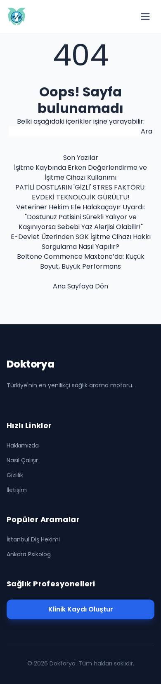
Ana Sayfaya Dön (80, 286)
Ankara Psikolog (29, 554)
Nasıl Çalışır (22, 460)
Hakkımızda (23, 445)
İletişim (17, 490)
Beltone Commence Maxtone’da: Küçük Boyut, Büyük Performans (80, 261)
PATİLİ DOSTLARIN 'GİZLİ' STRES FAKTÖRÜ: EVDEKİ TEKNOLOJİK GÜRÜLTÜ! (80, 192)
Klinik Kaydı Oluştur (80, 609)
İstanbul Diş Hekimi (33, 539)
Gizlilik (15, 475)
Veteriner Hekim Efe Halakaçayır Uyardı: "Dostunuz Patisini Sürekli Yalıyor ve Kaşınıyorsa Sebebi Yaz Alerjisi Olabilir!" (80, 217)
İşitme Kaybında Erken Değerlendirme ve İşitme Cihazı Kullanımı (80, 172)
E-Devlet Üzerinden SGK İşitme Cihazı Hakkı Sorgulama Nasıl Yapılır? (81, 241)
